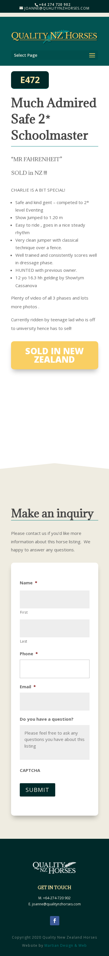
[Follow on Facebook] (54, 920)
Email (28, 686)
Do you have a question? (47, 719)
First (24, 612)
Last (24, 641)
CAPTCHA (30, 770)
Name (28, 583)
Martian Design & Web (65, 945)
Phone (29, 653)
